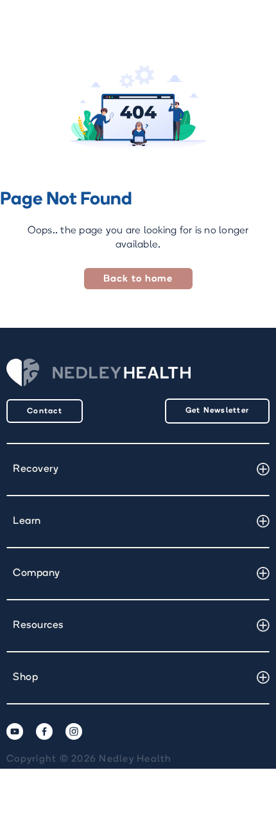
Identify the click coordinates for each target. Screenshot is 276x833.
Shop (25, 677)
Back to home (138, 279)
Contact (44, 411)
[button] (138, 469)
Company (36, 573)
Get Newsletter (217, 411)
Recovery (35, 469)
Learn (27, 521)
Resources (38, 625)
